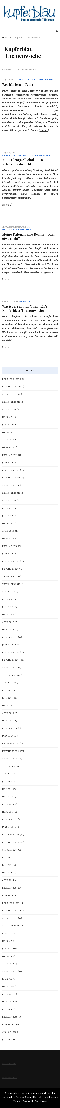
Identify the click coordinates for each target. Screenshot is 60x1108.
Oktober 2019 (10, 394)
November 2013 (11, 910)
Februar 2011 (9, 1017)
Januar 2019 (9, 463)
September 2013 (11, 926)
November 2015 (11, 751)
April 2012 (8, 994)
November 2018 (11, 478)
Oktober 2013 (10, 918)
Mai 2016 (7, 705)
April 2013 (8, 964)
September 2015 (11, 766)
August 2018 (9, 500)
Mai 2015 (7, 797)
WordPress (40, 1101)
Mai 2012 (7, 986)
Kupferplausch (21, 155)
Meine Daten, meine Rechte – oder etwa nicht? (28, 236)
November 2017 (11, 569)
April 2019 (8, 440)
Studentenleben (41, 155)
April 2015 (8, 804)
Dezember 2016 (11, 652)
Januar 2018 (9, 554)
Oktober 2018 (10, 485)
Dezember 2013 (10, 903)
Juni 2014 (7, 865)
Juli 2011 (7, 1009)
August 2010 (9, 1032)
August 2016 (9, 683)
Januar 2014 (9, 895)
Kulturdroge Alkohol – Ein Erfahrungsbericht (22, 161)
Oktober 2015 (10, 759)
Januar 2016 (9, 736)
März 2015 (8, 812)
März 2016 (8, 721)
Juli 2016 (7, 690)
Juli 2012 (7, 979)
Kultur (6, 155)
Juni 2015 (7, 789)
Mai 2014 (7, 872)
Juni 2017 (7, 607)
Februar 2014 (10, 888)
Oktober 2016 (10, 668)
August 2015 (9, 774)
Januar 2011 (9, 1024)
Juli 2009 (7, 1040)
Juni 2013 (7, 949)
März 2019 (8, 447)
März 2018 (8, 538)
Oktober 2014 (10, 850)
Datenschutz (9, 1077)
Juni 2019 (7, 425)
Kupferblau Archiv (33, 1093)
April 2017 (8, 622)
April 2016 (8, 713)
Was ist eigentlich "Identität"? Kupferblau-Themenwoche (25, 308)
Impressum (9, 1063)
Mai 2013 (7, 956)
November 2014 (11, 842)
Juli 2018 (7, 508)
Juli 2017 (7, 599)
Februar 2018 (10, 546)
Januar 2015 (9, 827)
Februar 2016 (10, 728)
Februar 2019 (10, 455)
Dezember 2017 (11, 561)
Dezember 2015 (10, 743)
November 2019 (11, 386)
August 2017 (9, 592)
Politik (6, 230)
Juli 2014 (7, 857)
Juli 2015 (7, 781)
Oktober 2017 (10, 576)
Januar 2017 (9, 645)
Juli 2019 (7, 417)
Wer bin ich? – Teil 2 (17, 84)
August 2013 (9, 933)
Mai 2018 (7, 523)
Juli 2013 (7, 941)
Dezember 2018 (11, 470)
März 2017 (8, 630)
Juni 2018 (7, 516)
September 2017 (11, 584)
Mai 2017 (7, 614)
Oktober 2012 (10, 971)
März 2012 (8, 1002)
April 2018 (8, 531)
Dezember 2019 (11, 379)
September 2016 (11, 675)
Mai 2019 (7, 432)
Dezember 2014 (11, 835)
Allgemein (24, 301)
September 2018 (11, 493)
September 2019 (11, 402)
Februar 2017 (10, 637)
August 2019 (9, 409)
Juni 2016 (7, 698)
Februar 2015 (9, 819)
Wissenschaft (46, 80)
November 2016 (11, 660)
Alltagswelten (27, 80)
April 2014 (8, 880)
